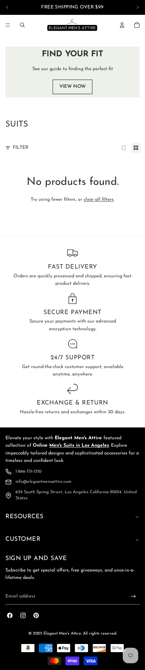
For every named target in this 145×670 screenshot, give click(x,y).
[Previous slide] (7, 7)
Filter (20, 147)
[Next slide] (137, 7)
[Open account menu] (122, 25)
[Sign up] (133, 596)
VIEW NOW (72, 86)
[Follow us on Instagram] (23, 615)
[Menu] (8, 25)
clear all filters (99, 199)
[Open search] (22, 25)
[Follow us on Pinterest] (36, 615)
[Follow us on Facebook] (9, 615)
